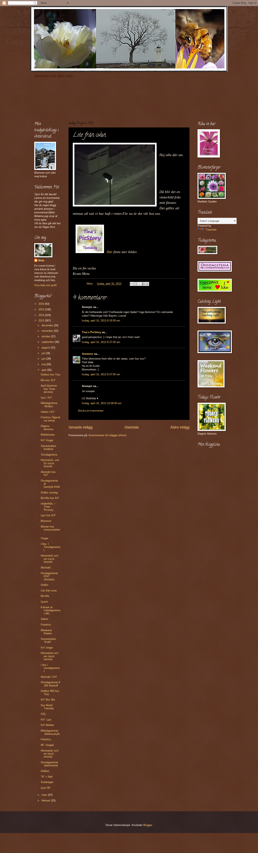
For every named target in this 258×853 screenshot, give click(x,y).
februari (46, 800)
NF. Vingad (47, 745)
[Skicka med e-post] (132, 284)
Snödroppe (47, 782)
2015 (41, 309)
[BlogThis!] (136, 284)
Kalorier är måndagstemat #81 (50, 610)
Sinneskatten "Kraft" (48, 640)
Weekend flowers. (47, 632)
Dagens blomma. (47, 427)
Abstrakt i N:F (49, 676)
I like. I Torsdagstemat (50, 547)
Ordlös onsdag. (49, 492)
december (48, 325)
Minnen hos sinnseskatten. (50, 529)
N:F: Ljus (46, 719)
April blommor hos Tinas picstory (49, 388)
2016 (41, 303)
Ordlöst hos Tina (50, 374)
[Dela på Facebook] (143, 284)
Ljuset (44, 601)
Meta (41, 260)
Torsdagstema (49, 454)
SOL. (44, 713)
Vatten (44, 618)
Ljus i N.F (46, 397)
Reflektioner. (48, 434)
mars (45, 794)
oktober (46, 336)
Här (109, 252)
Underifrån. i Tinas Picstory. (48, 506)
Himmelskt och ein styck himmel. (49, 558)
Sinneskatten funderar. (48, 447)
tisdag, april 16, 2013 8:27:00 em (101, 342)
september (48, 341)
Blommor (46, 520)
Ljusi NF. (46, 787)
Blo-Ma (45, 596)
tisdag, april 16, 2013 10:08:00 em (102, 403)
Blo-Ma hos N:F (50, 497)
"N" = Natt (47, 776)
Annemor (87, 353)
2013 (41, 320)
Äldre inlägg (179, 427)
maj (44, 364)
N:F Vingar (47, 440)
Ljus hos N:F (48, 515)
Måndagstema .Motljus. (49, 404)
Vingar (44, 538)
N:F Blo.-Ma (48, 699)
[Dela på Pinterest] (147, 284)
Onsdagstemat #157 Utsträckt (49, 576)
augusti (46, 347)
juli (44, 353)
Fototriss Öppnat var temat (50, 419)
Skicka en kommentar (90, 410)
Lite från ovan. (49, 590)
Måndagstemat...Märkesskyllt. (50, 732)
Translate (211, 229)
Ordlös (44, 584)
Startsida (131, 427)
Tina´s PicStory (91, 332)
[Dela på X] (139, 284)
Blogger (147, 825)
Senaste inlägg (81, 427)
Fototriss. (46, 739)
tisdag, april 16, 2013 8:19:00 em (101, 320)
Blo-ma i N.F (48, 380)
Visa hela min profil (45, 285)
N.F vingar (47, 647)
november (48, 330)
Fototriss (46, 624)
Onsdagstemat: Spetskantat (50, 764)
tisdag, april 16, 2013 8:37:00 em (101, 374)
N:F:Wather (47, 725)
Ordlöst (45, 771)
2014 (41, 315)
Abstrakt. (46, 567)
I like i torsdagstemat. (50, 668)
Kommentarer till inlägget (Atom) (107, 435)
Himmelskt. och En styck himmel (50, 463)
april (44, 369)
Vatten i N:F (48, 411)
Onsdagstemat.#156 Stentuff (50, 684)
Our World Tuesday (47, 707)
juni (44, 358)
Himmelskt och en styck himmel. (49, 753)
